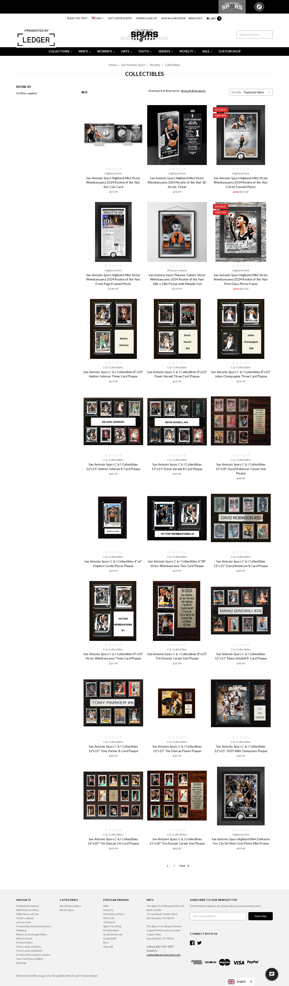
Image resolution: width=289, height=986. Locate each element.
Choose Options (113, 329)
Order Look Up (146, 18)
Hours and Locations (28, 946)
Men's (83, 51)
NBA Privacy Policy (27, 910)
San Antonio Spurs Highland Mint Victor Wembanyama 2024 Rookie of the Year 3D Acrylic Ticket (177, 182)
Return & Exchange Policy (31, 934)
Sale (205, 51)
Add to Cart (113, 135)
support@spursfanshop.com (164, 954)
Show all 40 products (193, 90)
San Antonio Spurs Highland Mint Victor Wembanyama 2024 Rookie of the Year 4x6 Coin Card (113, 182)
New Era (108, 910)
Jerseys (164, 51)
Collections (59, 51)
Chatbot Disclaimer (27, 906)
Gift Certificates (120, 18)
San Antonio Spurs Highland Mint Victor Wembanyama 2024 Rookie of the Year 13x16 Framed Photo (241, 182)
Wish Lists (195, 18)
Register (180, 18)
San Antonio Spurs (133, 65)
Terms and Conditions (29, 950)
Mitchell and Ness (114, 914)
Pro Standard (111, 930)
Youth (143, 51)
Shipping (21, 930)
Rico (105, 942)
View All (108, 946)
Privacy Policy (24, 942)
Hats (125, 51)
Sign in (165, 18)
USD (98, 18)
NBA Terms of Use (27, 914)
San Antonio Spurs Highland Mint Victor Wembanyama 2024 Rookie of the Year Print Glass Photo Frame (241, 279)
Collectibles (172, 65)
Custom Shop (230, 51)
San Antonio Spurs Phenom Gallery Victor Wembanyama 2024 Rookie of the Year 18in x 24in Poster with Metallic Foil (177, 279)
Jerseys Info (23, 922)
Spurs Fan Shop (112, 926)
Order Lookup (24, 918)
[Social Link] (192, 943)
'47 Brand (109, 922)
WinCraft (108, 918)
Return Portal (24, 938)
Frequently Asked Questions (33, 926)
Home (113, 65)
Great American (113, 934)
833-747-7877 (78, 18)
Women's (104, 51)
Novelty (186, 51)
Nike (106, 906)
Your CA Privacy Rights (29, 958)
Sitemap (21, 963)
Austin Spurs (67, 910)
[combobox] (240, 981)
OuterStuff (109, 938)
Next (182, 865)
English (241, 981)
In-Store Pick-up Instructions (33, 954)
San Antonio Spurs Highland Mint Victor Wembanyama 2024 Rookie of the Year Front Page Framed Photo (113, 279)
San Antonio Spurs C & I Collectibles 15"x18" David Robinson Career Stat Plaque (241, 469)
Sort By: (236, 92)
